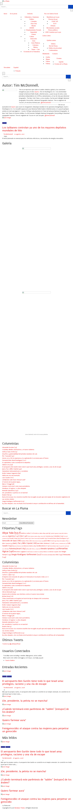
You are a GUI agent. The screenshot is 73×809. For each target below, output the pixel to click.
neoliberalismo (42, 546)
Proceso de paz (53, 19)
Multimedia (45, 53)
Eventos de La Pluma (61, 64)
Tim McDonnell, (8, 134)
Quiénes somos (51, 40)
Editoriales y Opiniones (32, 17)
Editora (53, 44)
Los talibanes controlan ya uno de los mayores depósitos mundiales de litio (34, 129)
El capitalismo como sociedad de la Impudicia (16, 462)
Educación (33, 38)
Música (35, 47)
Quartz (13, 107)
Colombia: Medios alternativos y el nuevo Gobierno (18, 449)
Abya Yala (34, 23)
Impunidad (33, 32)
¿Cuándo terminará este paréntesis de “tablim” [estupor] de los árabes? (35, 710)
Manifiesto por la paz (53, 17)
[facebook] (2, 120)
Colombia (34, 21)
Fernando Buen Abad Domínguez (58, 538)
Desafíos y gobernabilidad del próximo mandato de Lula (19, 454)
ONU (7, 548)
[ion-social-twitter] (4, 646)
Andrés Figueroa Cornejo (57, 533)
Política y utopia (36, 548)
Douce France (26, 538)
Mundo (33, 26)
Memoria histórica (30, 546)
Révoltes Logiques (22, 551)
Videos (48, 61)
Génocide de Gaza (38, 541)
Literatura (35, 45)
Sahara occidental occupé (36, 551)
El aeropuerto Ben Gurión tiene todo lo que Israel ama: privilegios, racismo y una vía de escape (31, 467)
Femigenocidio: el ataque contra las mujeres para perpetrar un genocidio (35, 730)
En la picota (13, 13)
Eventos (59, 58)
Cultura (31, 36)
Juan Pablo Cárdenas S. (45, 543)
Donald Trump (15, 538)
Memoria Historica (18, 546)
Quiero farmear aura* (14, 720)
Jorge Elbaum (58, 541)
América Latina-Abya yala (42, 533)
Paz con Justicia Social (51, 13)
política (28, 548)
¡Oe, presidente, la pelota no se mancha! (15, 493)
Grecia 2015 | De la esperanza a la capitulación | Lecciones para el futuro (25, 458)
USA (59, 555)
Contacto (55, 53)
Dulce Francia (35, 538)
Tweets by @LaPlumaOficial (11, 644)
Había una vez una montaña (11, 475)
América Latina (27, 533)
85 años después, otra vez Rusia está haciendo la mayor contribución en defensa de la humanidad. (33, 503)
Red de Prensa (53, 46)
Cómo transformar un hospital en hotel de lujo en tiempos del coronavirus (25, 598)
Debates (53, 26)
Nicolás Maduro (54, 546)
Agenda (61, 62)
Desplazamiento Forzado (33, 30)
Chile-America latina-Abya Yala (36, 536)
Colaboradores (53, 50)
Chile (23, 536)
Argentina (13, 536)
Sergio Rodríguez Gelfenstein (26, 554)
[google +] (7, 120)
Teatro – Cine (35, 49)
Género (33, 34)
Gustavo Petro (26, 541)
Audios (48, 57)
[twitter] (5, 120)
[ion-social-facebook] (2, 646)
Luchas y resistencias (61, 543)
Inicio (5, 13)
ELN (54, 23)
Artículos (30, 13)
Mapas (48, 59)
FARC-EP (55, 21)
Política (31, 19)
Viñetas (48, 63)
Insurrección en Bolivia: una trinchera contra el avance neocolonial (23, 594)
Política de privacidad (55, 48)
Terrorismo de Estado (48, 554)
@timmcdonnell (46, 102)
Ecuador (43, 538)
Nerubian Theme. (19, 808)
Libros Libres (46, 35)
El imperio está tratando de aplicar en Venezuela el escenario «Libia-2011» (25, 577)
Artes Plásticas (35, 43)
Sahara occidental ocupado (52, 551)
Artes (33, 41)
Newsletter (7, 67)
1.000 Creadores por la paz (53, 32)
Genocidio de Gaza (11, 541)
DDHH (31, 28)
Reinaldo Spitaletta (50, 549)
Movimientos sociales (52, 28)
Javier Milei (49, 541)
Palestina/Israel (17, 549)
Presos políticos (53, 30)
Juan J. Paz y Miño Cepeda (25, 543)
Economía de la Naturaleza (32, 51)
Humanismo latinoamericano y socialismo (15, 471)
